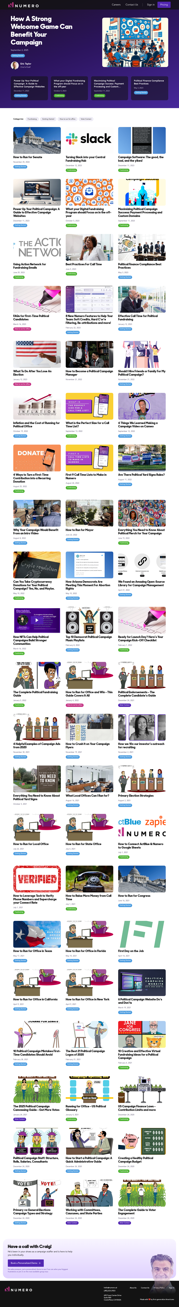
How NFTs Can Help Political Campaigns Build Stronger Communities (31, 641)
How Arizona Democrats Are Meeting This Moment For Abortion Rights (88, 585)
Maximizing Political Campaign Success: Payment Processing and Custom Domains (109, 85)
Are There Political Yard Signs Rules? (141, 475)
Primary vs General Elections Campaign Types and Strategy (33, 1212)
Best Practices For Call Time (84, 264)
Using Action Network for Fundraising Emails (29, 266)
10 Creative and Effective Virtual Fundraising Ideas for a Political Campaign (139, 1055)
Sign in (151, 5)
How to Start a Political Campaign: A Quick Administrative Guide (89, 1160)
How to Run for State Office (83, 844)
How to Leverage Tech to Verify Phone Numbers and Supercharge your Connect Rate (35, 899)
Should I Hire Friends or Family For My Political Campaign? (142, 373)
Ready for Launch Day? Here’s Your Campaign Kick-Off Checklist (140, 639)
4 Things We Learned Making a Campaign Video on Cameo (138, 425)
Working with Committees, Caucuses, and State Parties (84, 1212)
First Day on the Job (131, 951)
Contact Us (132, 5)
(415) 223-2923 (109, 1291)
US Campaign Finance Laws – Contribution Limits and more (137, 1108)
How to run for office (67, 119)
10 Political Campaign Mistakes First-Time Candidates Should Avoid (37, 1053)
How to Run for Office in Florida (86, 951)
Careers (116, 5)
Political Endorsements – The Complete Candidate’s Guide (137, 694)
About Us (133, 1288)
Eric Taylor (25, 64)
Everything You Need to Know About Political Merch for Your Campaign (141, 532)
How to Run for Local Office (31, 844)
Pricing (164, 5)
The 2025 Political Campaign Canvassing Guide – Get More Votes (36, 1108)
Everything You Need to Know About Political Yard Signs (36, 797)
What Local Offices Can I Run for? (87, 795)
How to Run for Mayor (80, 530)
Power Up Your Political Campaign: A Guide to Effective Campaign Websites (29, 83)
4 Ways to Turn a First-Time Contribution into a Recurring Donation (32, 478)
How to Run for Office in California (35, 999)
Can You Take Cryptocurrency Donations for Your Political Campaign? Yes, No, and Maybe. (34, 585)
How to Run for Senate (27, 157)
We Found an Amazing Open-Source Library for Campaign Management (141, 583)
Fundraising (59, 95)
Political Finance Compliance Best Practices (149, 82)
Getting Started (17, 56)
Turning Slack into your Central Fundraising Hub (85, 159)
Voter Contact (86, 119)
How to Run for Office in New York (87, 999)
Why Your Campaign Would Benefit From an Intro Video (35, 532)
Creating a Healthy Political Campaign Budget (135, 1160)
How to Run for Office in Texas (32, 951)
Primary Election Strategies (136, 795)
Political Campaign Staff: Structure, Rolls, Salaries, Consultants (36, 1160)
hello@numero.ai (110, 1288)
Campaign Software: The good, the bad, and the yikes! (141, 159)
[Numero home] (23, 4)
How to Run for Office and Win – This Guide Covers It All (89, 694)
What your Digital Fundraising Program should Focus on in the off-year (69, 83)
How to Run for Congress (134, 896)
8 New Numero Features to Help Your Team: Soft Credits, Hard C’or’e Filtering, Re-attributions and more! (89, 320)
